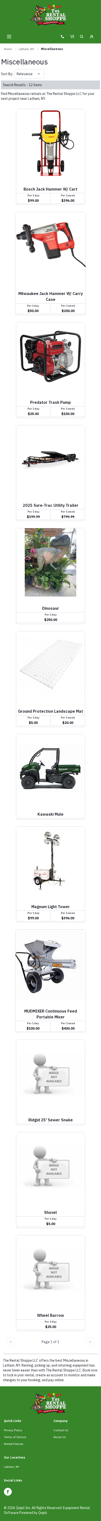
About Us (59, 1437)
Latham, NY (26, 49)
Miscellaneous (52, 49)
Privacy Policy (13, 1430)
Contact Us (60, 1430)
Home (8, 49)
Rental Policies (14, 1444)
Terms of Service (15, 1437)
